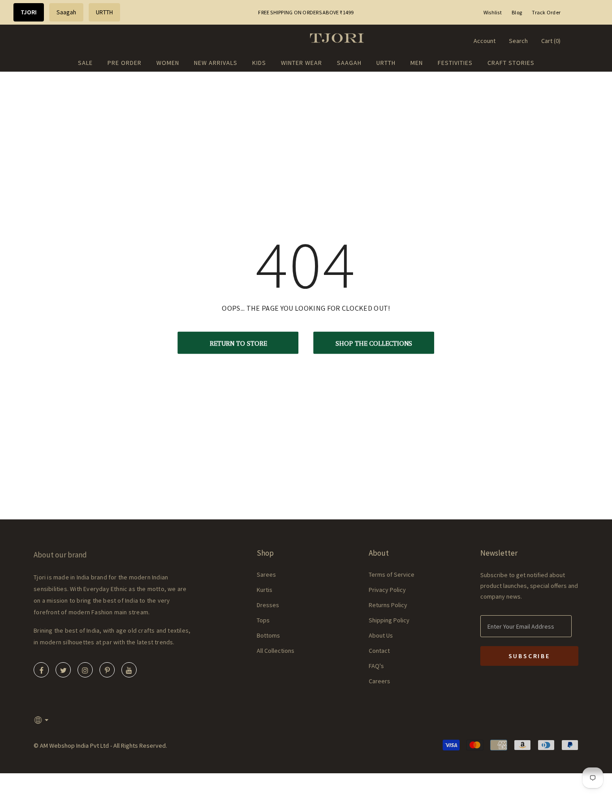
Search (518, 41)
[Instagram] (85, 669)
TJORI (29, 12)
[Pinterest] (107, 669)
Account (485, 41)
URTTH (104, 12)
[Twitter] (63, 669)
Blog (517, 12)
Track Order (546, 12)
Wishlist (492, 12)
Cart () (550, 41)
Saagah (66, 12)
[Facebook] (41, 669)
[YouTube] (129, 669)
